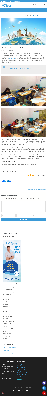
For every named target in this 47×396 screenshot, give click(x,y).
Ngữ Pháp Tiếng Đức (7, 323)
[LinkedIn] (9, 236)
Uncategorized (6, 341)
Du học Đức (29, 15)
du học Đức (12, 58)
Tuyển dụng (5, 338)
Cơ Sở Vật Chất (21, 369)
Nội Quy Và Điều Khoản (22, 376)
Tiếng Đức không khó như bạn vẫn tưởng (36, 189)
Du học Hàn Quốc (6, 306)
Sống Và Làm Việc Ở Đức (8, 328)
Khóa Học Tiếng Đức (7, 314)
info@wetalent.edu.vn (7, 1)
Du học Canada (6, 299)
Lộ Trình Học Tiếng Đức (22, 372)
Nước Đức (5, 326)
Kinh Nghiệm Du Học (7, 319)
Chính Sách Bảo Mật (22, 365)
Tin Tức (4, 331)
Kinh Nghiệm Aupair (7, 316)
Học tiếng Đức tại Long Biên (9, 347)
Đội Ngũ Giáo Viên (21, 367)
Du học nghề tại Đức (8, 350)
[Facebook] (3, 236)
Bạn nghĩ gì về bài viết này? (8, 50)
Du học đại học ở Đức (8, 354)
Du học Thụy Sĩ (6, 309)
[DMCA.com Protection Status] (20, 379)
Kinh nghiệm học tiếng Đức (9, 321)
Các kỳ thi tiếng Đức (7, 289)
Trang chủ (24, 15)
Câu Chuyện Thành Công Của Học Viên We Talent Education (16, 292)
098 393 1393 (17, 1)
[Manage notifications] (3, 393)
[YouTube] (13, 236)
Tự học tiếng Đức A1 (7, 333)
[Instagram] (11, 236)
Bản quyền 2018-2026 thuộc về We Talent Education (23, 390)
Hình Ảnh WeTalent (21, 374)
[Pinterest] (7, 236)
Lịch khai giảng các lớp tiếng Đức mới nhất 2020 (20, 68)
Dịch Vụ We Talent (7, 294)
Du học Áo (5, 296)
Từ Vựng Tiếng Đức (7, 336)
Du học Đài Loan (6, 301)
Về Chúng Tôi (20, 364)
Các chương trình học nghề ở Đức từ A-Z (12, 287)
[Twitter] (5, 236)
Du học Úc (5, 311)
